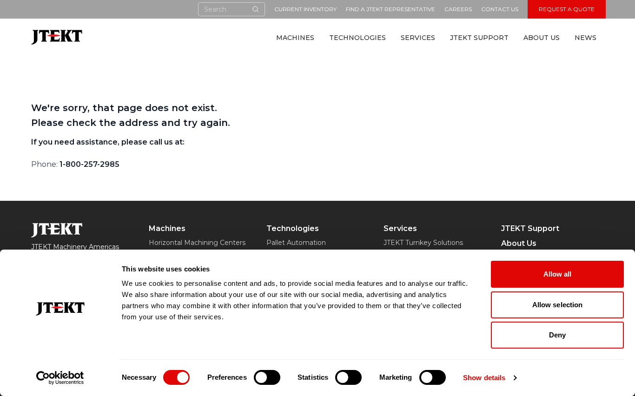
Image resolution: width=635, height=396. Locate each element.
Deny (557, 335)
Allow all (557, 274)
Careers (458, 9)
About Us (541, 37)
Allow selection (557, 305)
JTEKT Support (479, 37)
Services (418, 37)
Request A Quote (567, 9)
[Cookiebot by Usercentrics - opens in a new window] (60, 378)
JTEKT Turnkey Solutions (423, 242)
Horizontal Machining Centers (197, 242)
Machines (295, 37)
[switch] (267, 377)
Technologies (357, 37)
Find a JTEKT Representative (390, 9)
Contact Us (499, 9)
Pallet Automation (296, 242)
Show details (484, 378)
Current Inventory (305, 9)
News (585, 37)
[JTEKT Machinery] (56, 37)
